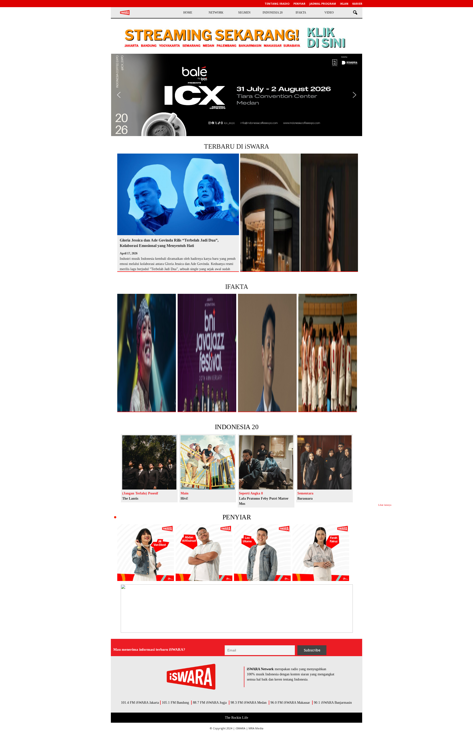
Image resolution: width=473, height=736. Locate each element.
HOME (187, 12)
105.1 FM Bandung (175, 702)
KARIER (357, 3)
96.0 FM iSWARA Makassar (290, 702)
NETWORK (216, 12)
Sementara (305, 493)
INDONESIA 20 (273, 12)
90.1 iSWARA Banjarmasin (333, 702)
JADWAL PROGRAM (322, 3)
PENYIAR (236, 517)
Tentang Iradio (277, 3)
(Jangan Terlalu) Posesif (140, 493)
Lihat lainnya (384, 505)
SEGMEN (244, 12)
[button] (355, 12)
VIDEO (329, 12)
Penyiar (299, 3)
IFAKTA (301, 12)
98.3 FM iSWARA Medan (249, 702)
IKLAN (344, 3)
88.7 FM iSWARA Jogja (210, 702)
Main (184, 493)
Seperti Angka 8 (251, 493)
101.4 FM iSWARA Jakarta (140, 702)
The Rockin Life (236, 717)
